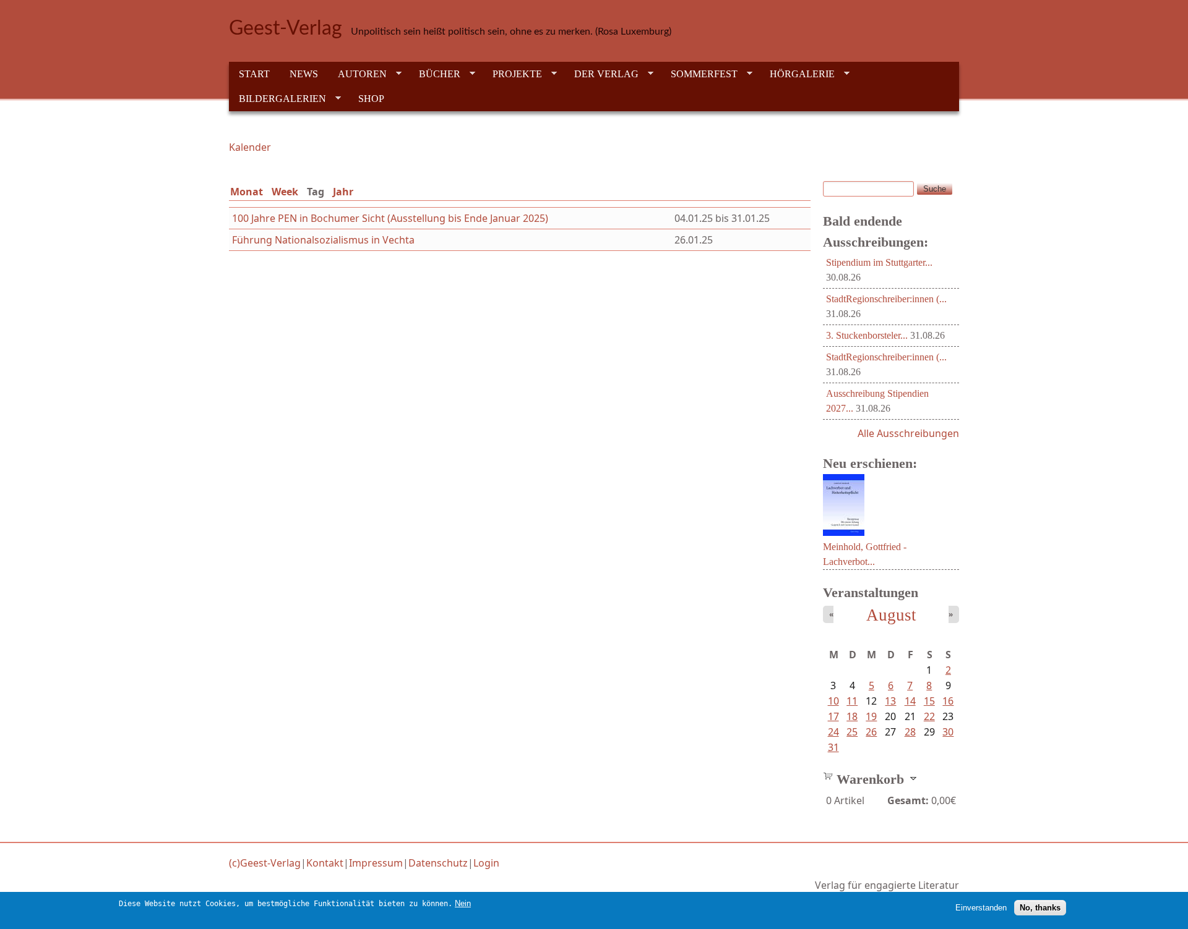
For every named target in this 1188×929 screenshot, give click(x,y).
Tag (318, 191)
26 (871, 732)
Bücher (434, 74)
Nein (463, 903)
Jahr (343, 191)
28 (910, 732)
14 (910, 701)
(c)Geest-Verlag (265, 863)
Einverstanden (981, 907)
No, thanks (1040, 907)
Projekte (512, 74)
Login (486, 863)
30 (947, 732)
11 (852, 701)
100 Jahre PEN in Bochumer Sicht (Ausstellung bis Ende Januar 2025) (390, 218)
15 (929, 701)
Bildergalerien (277, 98)
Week (285, 191)
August (891, 615)
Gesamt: (908, 800)
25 (852, 732)
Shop (371, 98)
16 (947, 701)
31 (833, 747)
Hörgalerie (797, 74)
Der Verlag (601, 74)
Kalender (250, 147)
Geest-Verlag (285, 28)
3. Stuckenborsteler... (867, 335)
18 (852, 716)
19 (871, 716)
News (304, 74)
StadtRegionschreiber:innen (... (886, 299)
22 (929, 716)
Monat (246, 191)
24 (833, 732)
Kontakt (324, 863)
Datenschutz (438, 863)
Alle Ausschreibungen (908, 433)
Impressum (376, 863)
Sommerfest (699, 74)
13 (890, 701)
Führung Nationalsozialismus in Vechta (323, 240)
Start (254, 74)
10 (833, 701)
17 (833, 716)
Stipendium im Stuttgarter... (879, 262)
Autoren (357, 74)
